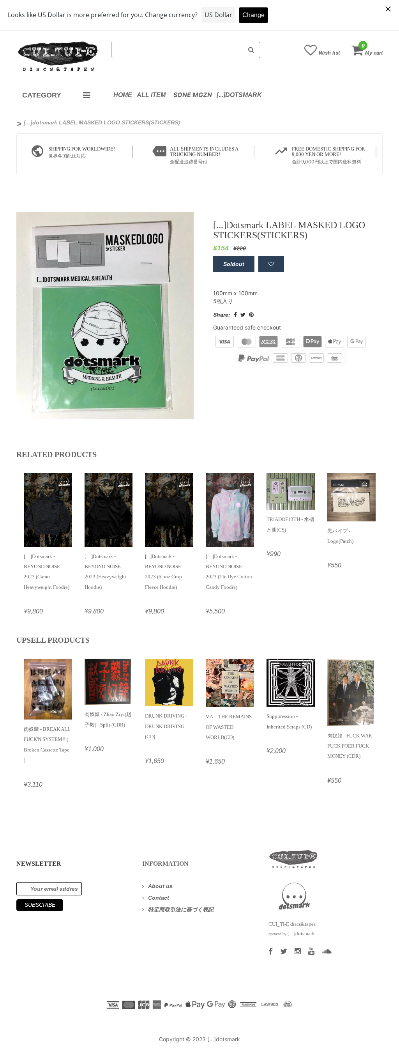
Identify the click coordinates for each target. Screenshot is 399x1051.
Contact (158, 898)
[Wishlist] (271, 264)
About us (160, 886)
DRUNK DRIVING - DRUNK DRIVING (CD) (166, 726)
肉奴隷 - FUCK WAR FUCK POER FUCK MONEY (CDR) (349, 746)
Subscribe (40, 905)
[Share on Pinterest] (251, 315)
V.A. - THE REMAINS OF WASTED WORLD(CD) (229, 727)
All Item (151, 95)
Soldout (233, 264)
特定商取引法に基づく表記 (181, 909)
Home (122, 95)
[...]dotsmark (239, 95)
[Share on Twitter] (242, 315)
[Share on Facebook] (235, 315)
